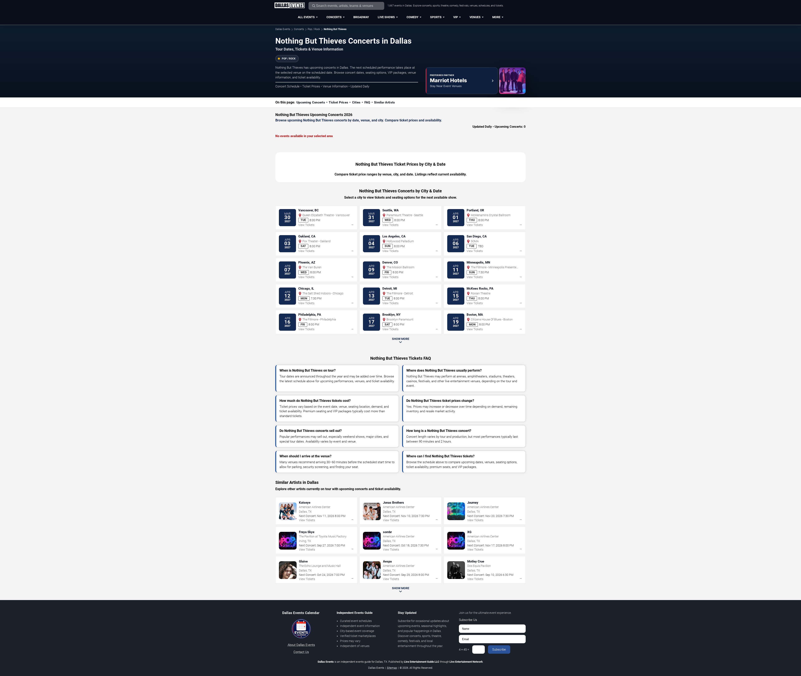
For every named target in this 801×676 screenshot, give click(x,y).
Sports (436, 17)
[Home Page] (289, 5)
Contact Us (301, 652)
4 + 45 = (464, 649)
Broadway (361, 17)
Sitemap (392, 667)
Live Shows (386, 17)
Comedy (412, 17)
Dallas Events (282, 29)
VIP (455, 17)
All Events (306, 17)
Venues (475, 17)
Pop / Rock (314, 29)
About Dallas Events (301, 645)
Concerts (334, 17)
